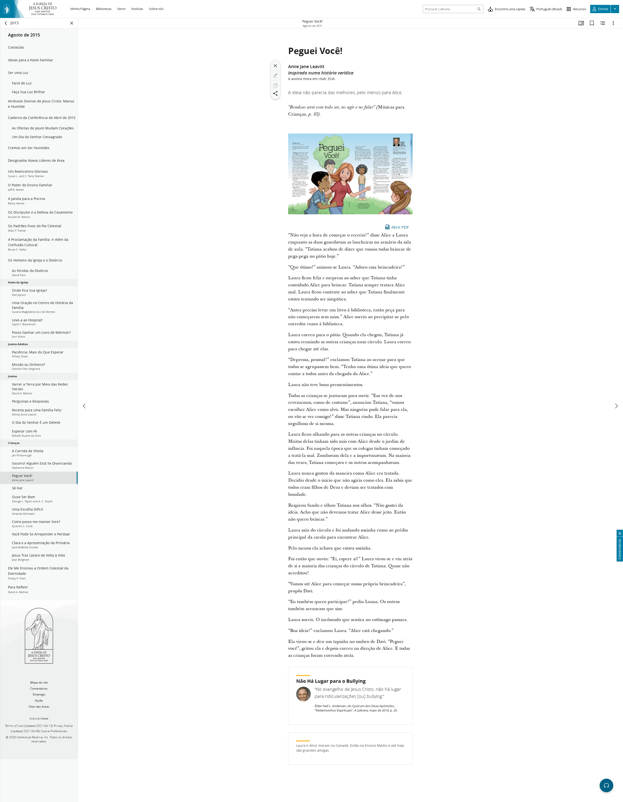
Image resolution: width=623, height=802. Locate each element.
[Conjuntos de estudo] (581, 23)
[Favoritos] (592, 23)
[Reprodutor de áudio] (606, 785)
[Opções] (613, 23)
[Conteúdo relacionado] (602, 23)
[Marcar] (275, 76)
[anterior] (85, 406)
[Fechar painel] (72, 23)
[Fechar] (275, 66)
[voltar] (6, 23)
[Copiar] (275, 86)
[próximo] (616, 406)
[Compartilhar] (275, 93)
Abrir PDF (400, 227)
